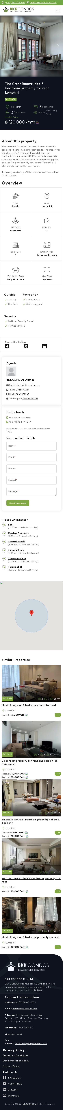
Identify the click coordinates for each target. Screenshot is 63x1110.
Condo (15, 206)
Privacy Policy (11, 1066)
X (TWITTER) (15, 1083)
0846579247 (22, 389)
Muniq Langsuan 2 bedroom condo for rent (29, 705)
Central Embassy (18, 533)
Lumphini (47, 206)
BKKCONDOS (29, 1104)
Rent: (4, 715)
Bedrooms (39, 698)
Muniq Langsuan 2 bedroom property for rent (30, 937)
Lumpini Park (16, 549)
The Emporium (17, 558)
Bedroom (40, 813)
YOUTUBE (13, 1095)
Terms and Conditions (15, 1055)
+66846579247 (30, 398)
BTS (10, 524)
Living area (51, 698)
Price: (5, 773)
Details (58, 715)
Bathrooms (45, 698)
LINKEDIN (13, 1089)
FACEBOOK (14, 1077)
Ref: (4, 698)
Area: (3, 710)
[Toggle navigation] (58, 10)
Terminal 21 (15, 566)
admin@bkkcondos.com (43, 2)
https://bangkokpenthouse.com (31, 1043)
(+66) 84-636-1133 (15, 2)
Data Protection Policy (16, 1060)
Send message (17, 502)
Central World (16, 541)
